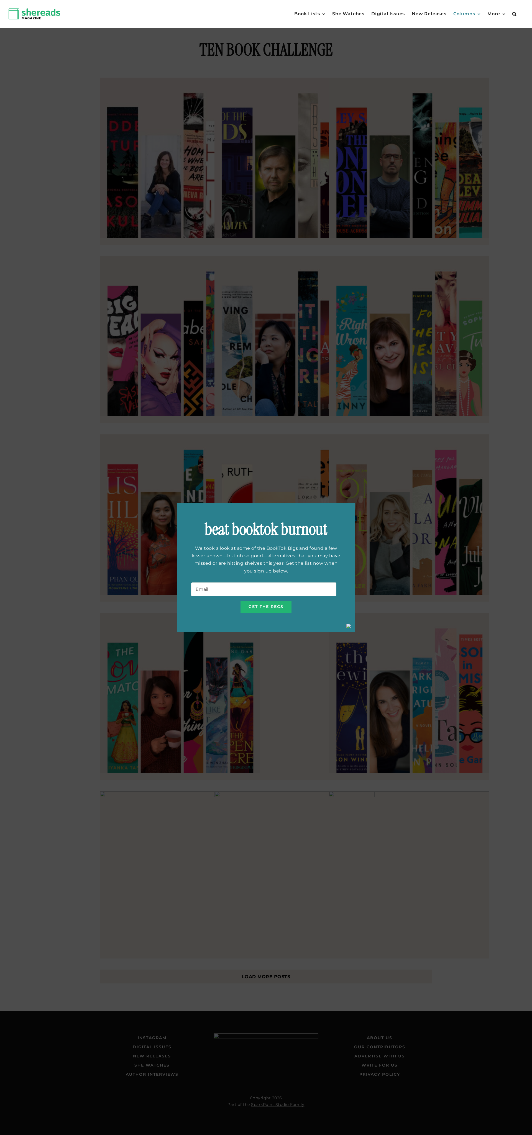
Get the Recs (266, 606)
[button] (514, 14)
